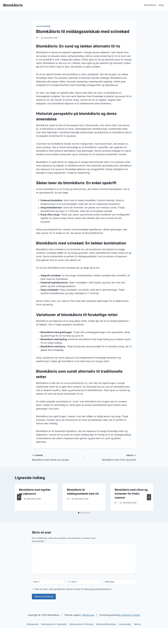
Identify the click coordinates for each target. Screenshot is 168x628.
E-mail (73, 581)
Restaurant (33, 624)
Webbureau (88, 615)
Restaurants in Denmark (54, 624)
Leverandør (125, 624)
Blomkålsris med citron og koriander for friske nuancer (131, 493)
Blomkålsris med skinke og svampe (50, 457)
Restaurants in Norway (81, 624)
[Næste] (149, 497)
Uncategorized (43, 26)
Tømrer (137, 624)
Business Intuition (131, 615)
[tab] (78, 513)
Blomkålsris (150, 5)
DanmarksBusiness (106, 624)
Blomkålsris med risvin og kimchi (119, 457)
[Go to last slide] (19, 497)
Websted (109, 581)
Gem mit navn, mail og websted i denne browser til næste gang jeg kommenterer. (73, 589)
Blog (161, 5)
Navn (36, 581)
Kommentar (39, 541)
